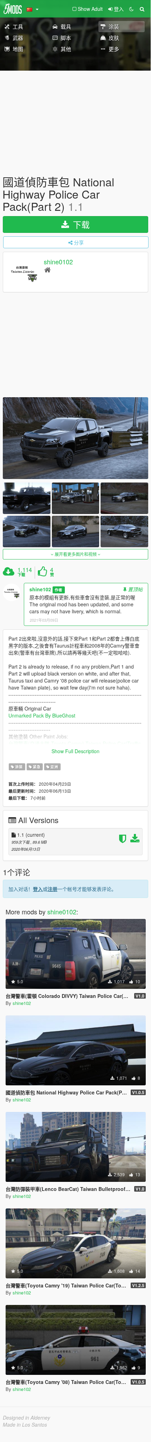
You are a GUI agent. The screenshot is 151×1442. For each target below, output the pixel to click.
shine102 (40, 589)
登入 (38, 888)
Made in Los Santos (25, 1424)
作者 (58, 589)
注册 (52, 888)
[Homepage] (47, 269)
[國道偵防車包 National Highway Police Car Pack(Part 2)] (75, 438)
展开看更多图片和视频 (76, 554)
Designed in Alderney (26, 1417)
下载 (80, 224)
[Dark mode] (131, 8)
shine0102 (58, 261)
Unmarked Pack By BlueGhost (41, 715)
